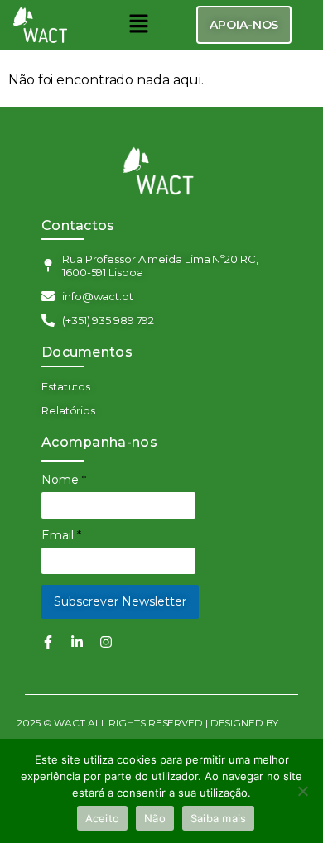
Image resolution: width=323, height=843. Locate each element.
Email (61, 535)
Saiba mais (218, 818)
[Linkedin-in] (77, 642)
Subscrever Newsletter (120, 601)
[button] (138, 25)
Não (155, 818)
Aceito (102, 818)
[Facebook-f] (48, 642)
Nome (63, 479)
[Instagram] (106, 642)
